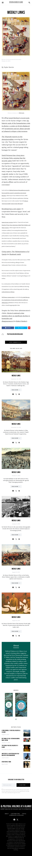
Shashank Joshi (14, 254)
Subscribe (22, 785)
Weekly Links (16, 375)
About (7, 813)
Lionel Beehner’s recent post (19, 118)
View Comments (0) (15, 342)
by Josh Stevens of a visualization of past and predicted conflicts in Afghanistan (16, 300)
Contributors (15, 813)
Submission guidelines (16, 815)
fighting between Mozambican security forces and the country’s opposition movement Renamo (16, 193)
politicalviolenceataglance (12, 59)
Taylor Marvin (9, 67)
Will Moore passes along (8, 297)
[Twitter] (17, 819)
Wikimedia (21, 113)
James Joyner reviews (7, 222)
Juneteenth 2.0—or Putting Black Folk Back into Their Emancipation (10, 754)
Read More (15, 389)
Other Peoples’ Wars (6, 762)
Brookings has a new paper (11, 209)
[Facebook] (14, 819)
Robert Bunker (21, 321)
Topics (24, 813)
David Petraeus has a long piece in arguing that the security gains (13, 158)
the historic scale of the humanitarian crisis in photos (16, 123)
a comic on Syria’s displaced (19, 126)
